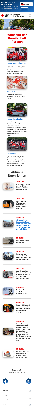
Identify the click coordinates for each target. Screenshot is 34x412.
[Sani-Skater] (17, 144)
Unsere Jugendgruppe (16, 63)
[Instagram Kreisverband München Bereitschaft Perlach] (28, 381)
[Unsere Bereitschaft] (17, 109)
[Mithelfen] (17, 82)
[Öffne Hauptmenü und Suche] (31, 16)
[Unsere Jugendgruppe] (17, 54)
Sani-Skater (12, 153)
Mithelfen (11, 91)
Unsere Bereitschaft (15, 119)
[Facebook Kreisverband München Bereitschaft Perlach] (5, 381)
